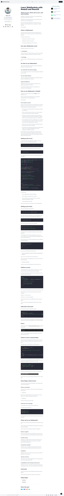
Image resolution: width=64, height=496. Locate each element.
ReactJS (6, 21)
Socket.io (35, 93)
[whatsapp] (29, 489)
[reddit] (26, 489)
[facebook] (24, 489)
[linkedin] (21, 489)
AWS (11, 21)
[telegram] (27, 489)
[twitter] (22, 489)
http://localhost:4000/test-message (34, 325)
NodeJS (8, 21)
